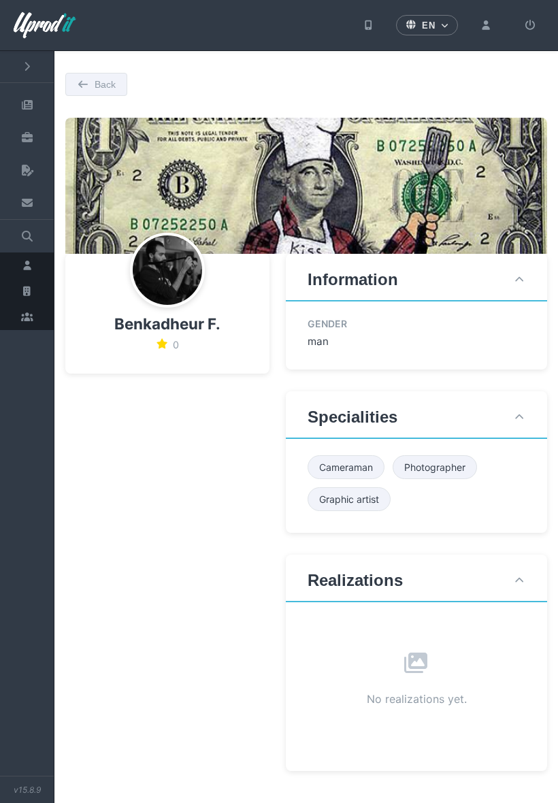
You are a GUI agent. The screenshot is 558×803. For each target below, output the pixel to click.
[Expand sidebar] (27, 67)
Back (105, 84)
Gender (327, 323)
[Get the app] (369, 25)
